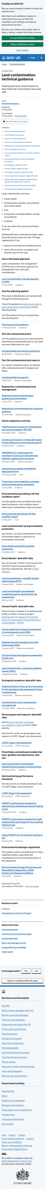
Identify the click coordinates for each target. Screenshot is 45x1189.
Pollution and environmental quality (17, 934)
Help (4, 1135)
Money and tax (9, 1062)
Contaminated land (17, 64)
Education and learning (12, 1043)
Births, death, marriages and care (17, 1010)
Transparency (8, 1114)
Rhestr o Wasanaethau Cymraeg (17, 1145)
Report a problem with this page (22, 980)
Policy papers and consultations (17, 1110)
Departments (8, 1091)
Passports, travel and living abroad (18, 1066)
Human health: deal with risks (16, 168)
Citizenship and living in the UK (16, 1024)
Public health (7, 952)
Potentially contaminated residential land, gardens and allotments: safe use (21, 180)
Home (4, 64)
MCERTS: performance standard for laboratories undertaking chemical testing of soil (22, 806)
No (38, 971)
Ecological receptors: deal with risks (19, 172)
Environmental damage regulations (19, 189)
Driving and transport (12, 1038)
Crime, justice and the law (14, 1029)
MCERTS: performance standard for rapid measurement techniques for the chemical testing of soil (22, 822)
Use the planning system (14, 135)
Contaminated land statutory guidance (21, 351)
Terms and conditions (12, 1142)
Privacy (12, 1135)
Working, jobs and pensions (14, 1076)
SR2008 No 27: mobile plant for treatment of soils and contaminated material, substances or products (20, 455)
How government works (13, 1119)
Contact (30, 1138)
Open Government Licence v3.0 (17, 1161)
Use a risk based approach (15, 131)
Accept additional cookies (22, 38)
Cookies (21, 1135)
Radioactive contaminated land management (22, 146)
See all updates (21, 116)
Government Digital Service (14, 1149)
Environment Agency (10, 103)
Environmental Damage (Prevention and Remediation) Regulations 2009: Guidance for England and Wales (21, 870)
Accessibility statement (13, 1138)
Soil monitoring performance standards (20, 185)
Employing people (10, 1048)
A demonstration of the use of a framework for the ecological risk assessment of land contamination (22, 689)
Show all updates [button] (32, 886)
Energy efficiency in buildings (14, 947)
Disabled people (9, 1033)
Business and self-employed (15, 1015)
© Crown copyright (23, 1183)
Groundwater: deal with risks (16, 165)
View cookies (22, 50)
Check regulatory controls (15, 149)
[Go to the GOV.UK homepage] (11, 58)
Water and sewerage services (14, 943)
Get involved (8, 1124)
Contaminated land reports (15, 377)
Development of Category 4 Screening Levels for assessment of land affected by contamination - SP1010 (21, 620)
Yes (27, 971)
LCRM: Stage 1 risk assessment (17, 742)
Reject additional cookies (22, 44)
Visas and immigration (12, 1071)
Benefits (6, 1005)
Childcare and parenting (13, 1019)
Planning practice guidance (15, 324)
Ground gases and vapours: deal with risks (21, 176)
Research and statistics (13, 1105)
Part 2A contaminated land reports (18, 142)
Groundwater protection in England (16, 913)
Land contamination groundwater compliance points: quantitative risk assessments (19, 594)
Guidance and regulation (13, 1100)
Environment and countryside (15, 1052)
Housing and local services (14, 1057)
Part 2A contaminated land (15, 138)
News (4, 1096)
